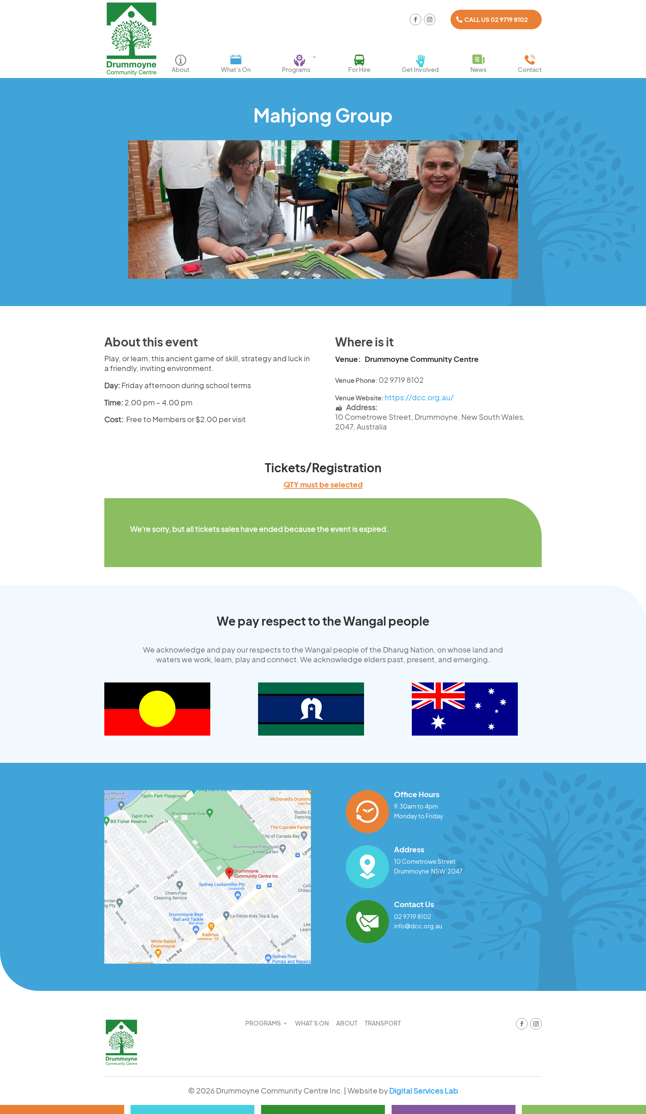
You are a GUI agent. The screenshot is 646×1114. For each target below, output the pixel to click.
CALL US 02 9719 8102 (496, 19)
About (180, 69)
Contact (530, 69)
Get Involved (420, 69)
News (478, 69)
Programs (296, 69)
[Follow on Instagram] (429, 19)
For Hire (359, 69)
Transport (383, 1024)
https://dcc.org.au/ (419, 397)
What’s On (236, 69)
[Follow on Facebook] (415, 19)
